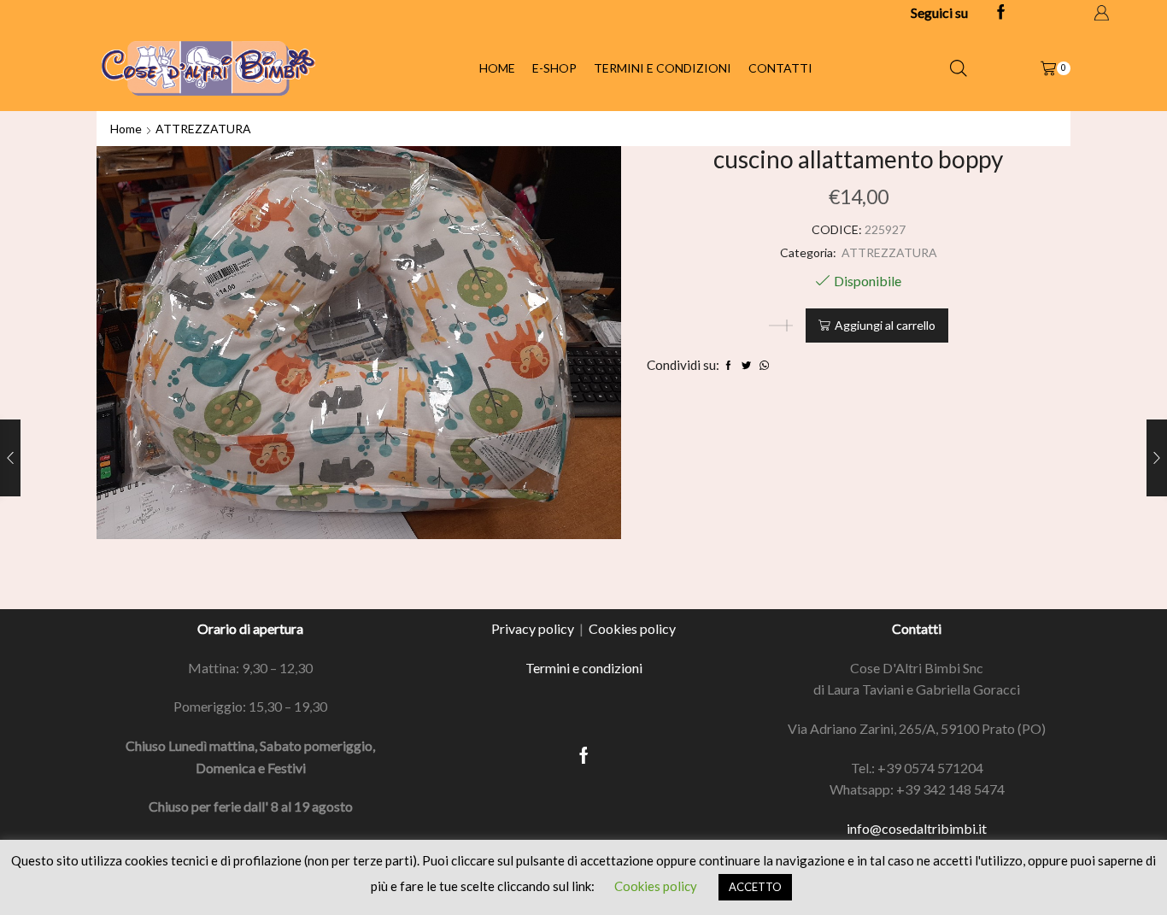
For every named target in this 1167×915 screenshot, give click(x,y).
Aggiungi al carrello (885, 325)
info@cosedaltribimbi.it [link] (917, 828)
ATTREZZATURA (203, 128)
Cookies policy (632, 628)
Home (497, 68)
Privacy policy (532, 628)
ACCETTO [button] (755, 887)
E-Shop (554, 68)
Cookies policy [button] (655, 886)
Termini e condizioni (662, 68)
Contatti (780, 68)
